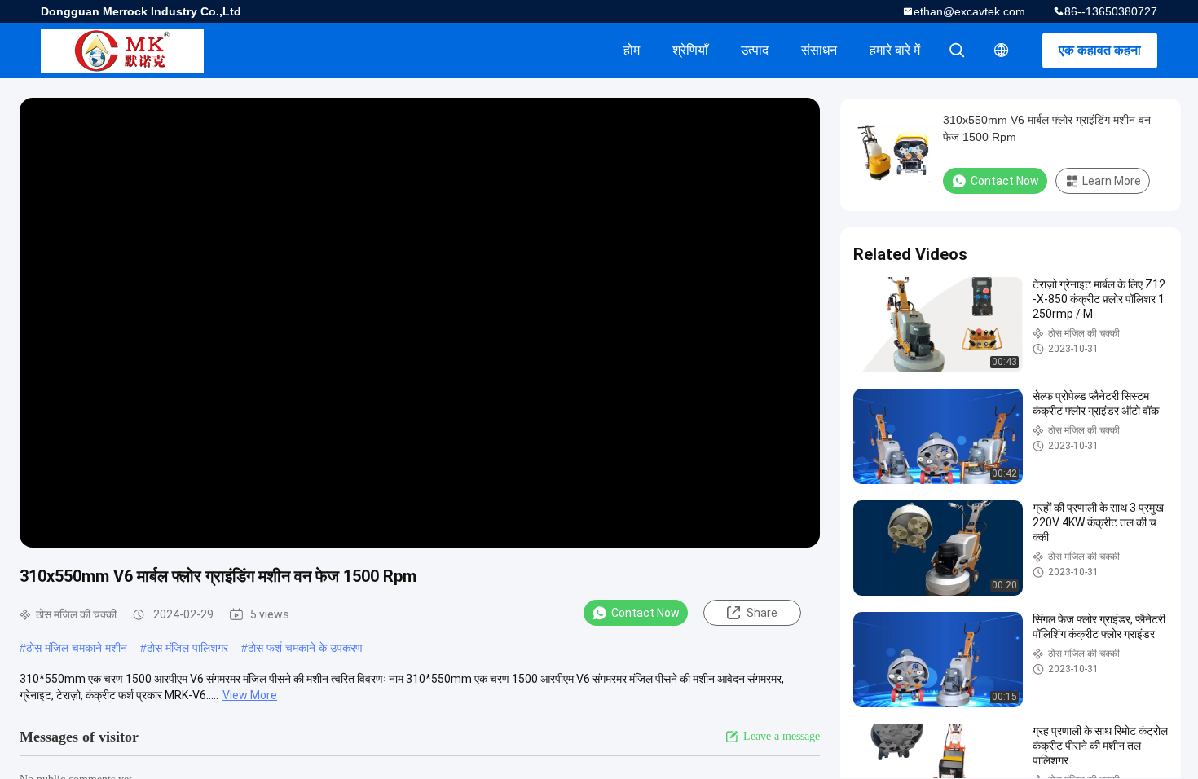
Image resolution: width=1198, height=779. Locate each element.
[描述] (1001, 50)
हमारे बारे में (895, 50)
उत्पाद (755, 50)
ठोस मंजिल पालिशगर (187, 647)
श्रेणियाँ (690, 50)
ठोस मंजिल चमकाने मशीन (76, 647)
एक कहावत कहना (1100, 50)
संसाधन (819, 50)
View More (249, 695)
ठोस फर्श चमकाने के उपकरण (305, 647)
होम (631, 50)
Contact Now (645, 612)
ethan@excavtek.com (969, 11)
